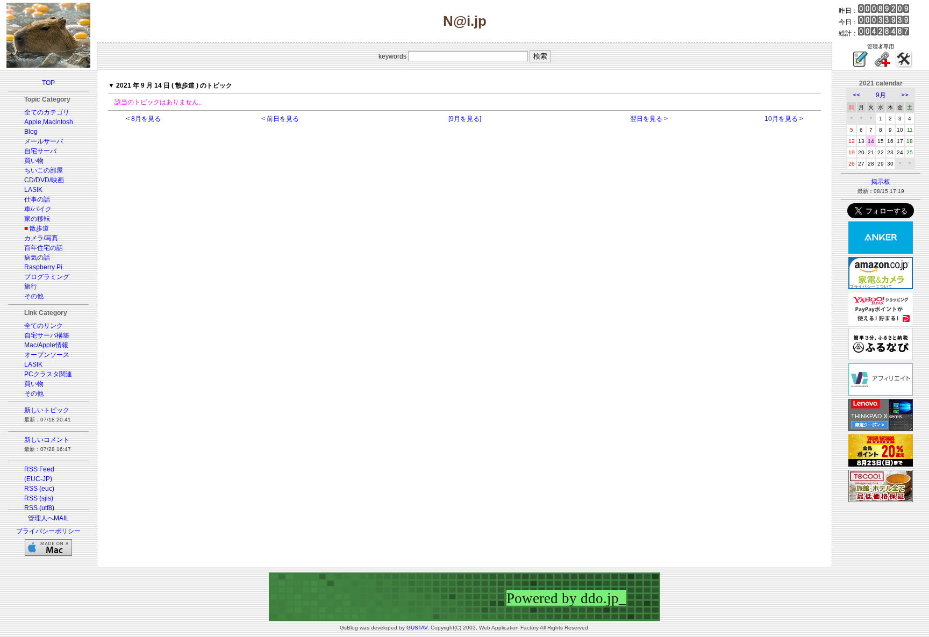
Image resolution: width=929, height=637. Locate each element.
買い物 (34, 160)
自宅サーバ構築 (46, 335)
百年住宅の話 (43, 248)
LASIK (33, 190)
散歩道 (39, 228)
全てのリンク (43, 326)
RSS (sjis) (38, 498)
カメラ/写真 (41, 238)
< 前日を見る (280, 119)
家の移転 (37, 219)
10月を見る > (783, 119)
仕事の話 (37, 199)
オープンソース (46, 355)
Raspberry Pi (43, 267)
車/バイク (38, 209)
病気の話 (37, 257)
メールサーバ (43, 141)
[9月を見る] (464, 119)
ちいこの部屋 (43, 170)
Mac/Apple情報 (46, 345)
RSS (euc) (39, 488)
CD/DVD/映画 (44, 180)
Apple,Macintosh (48, 122)
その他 (34, 296)
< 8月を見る (143, 119)
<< (856, 95)
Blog (31, 131)
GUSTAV (416, 628)
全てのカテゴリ (46, 112)
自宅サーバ (40, 151)
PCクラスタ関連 (48, 374)
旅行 (30, 286)
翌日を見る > (649, 119)
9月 (881, 95)
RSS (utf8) (39, 508)
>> (905, 95)
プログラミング (46, 277)
